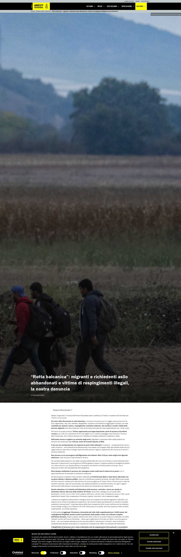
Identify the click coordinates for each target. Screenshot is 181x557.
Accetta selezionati (154, 541)
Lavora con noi (129, 1)
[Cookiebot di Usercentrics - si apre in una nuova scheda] (18, 552)
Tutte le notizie (40, 11)
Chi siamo (89, 6)
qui (85, 546)
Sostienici (139, 6)
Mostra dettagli (113, 553)
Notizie (100, 6)
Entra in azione (127, 6)
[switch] (63, 552)
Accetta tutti (154, 535)
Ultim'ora (48, 11)
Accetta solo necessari (154, 548)
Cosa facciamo (112, 6)
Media (137, 1)
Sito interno (145, 1)
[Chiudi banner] (173, 532)
